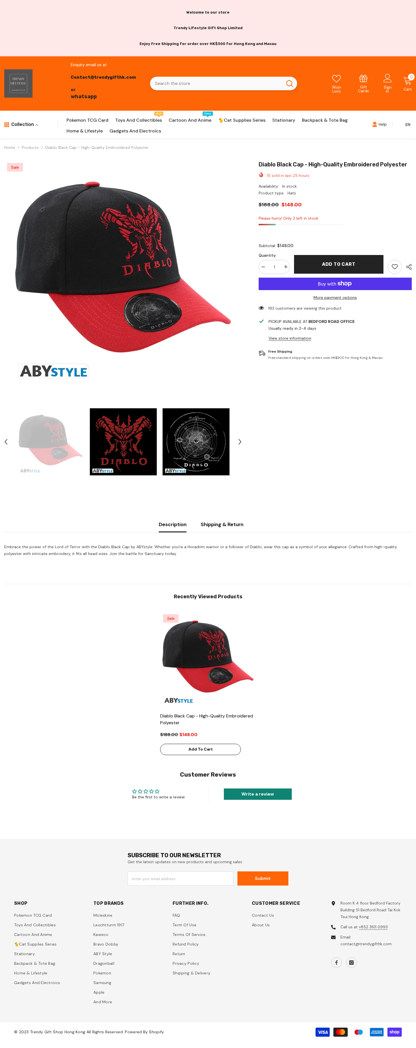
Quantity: (267, 255)
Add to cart (338, 264)
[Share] (407, 267)
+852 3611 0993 (373, 926)
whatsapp (84, 96)
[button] (6, 442)
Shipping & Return (222, 524)
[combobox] (216, 83)
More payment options (335, 297)
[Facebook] (336, 962)
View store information (290, 337)
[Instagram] (351, 962)
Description (172, 524)
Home (9, 147)
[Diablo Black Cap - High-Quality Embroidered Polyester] (208, 659)
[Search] (223, 83)
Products (30, 147)
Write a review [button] (257, 794)
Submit (263, 878)
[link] (363, 83)
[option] (123, 273)
